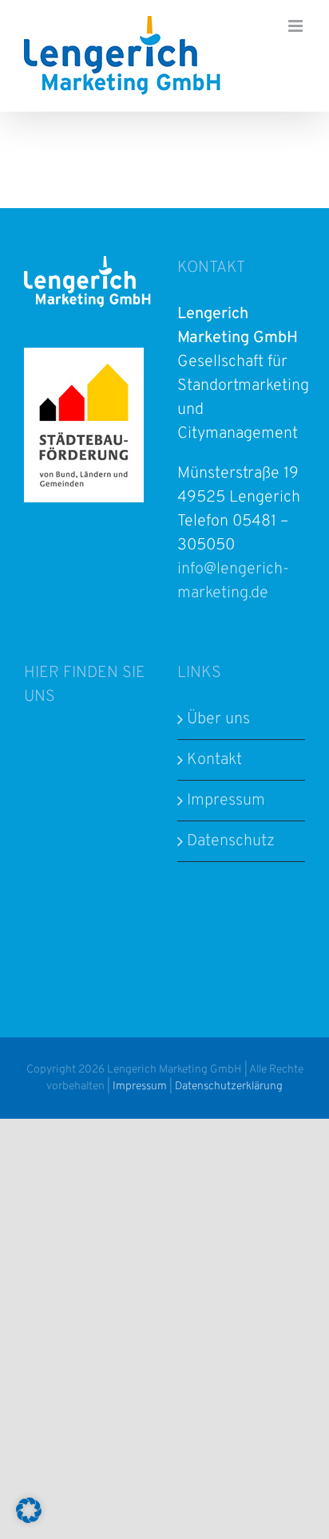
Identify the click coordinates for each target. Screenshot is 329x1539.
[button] (28, 1510)
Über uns (218, 719)
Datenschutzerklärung (229, 1086)
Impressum (226, 800)
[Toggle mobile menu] (296, 26)
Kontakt (214, 760)
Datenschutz (231, 841)
